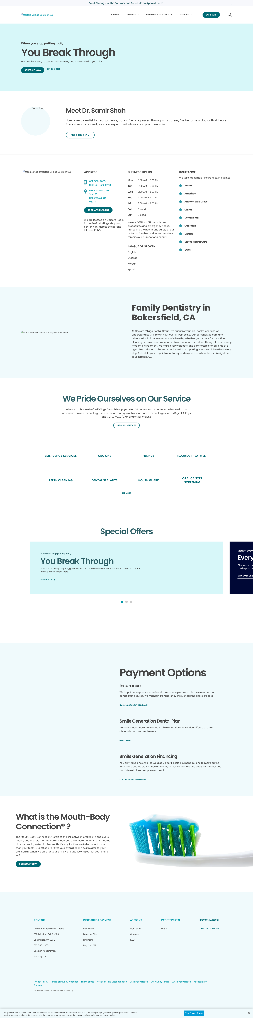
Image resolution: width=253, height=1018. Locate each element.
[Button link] (230, 15)
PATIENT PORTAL (170, 920)
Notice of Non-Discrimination (112, 982)
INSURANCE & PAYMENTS (157, 14)
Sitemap (38, 985)
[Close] (249, 1013)
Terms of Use (87, 982)
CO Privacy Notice (160, 982)
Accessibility (200, 982)
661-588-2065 (97, 181)
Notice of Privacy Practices (64, 982)
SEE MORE (126, 493)
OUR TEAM (114, 14)
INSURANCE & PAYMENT (97, 920)
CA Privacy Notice (139, 982)
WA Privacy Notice (181, 982)
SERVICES (131, 14)
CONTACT (39, 920)
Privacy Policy (41, 982)
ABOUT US (184, 14)
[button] (122, 602)
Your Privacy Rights (194, 1013)
